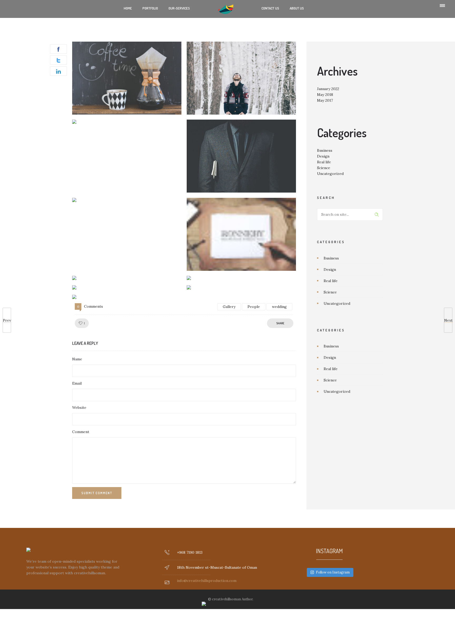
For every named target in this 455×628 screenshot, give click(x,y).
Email (77, 383)
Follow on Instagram (333, 572)
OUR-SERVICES (179, 8)
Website (79, 407)
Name (77, 359)
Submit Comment (96, 493)
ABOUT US (297, 8)
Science (323, 167)
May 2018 (325, 94)
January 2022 (328, 88)
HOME (128, 8)
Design (323, 156)
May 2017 (325, 100)
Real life (324, 162)
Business (324, 150)
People (254, 306)
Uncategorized (330, 173)
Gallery (229, 306)
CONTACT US (270, 8)
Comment (80, 431)
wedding (279, 306)
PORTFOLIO (150, 8)
